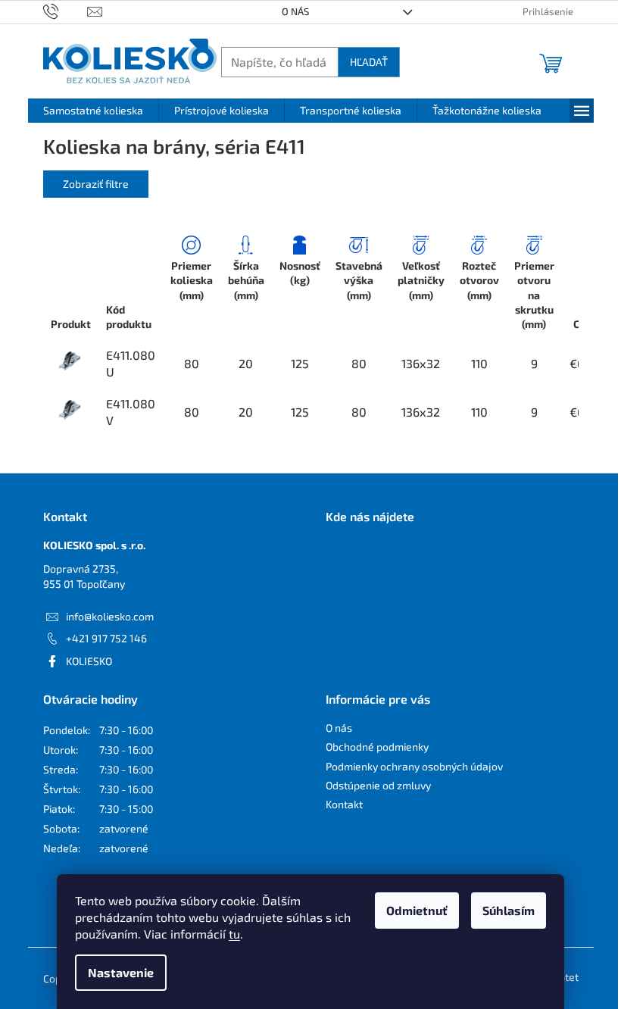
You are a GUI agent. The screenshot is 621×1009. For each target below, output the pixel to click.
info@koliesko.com (110, 616)
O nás (295, 11)
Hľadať (369, 61)
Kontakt (344, 804)
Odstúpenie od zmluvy (378, 785)
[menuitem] (93, 110)
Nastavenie (121, 972)
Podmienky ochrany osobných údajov (414, 766)
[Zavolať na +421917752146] (65, 11)
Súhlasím (508, 910)
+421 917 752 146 (106, 638)
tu (234, 933)
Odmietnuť (417, 910)
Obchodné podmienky (377, 746)
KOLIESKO (89, 660)
